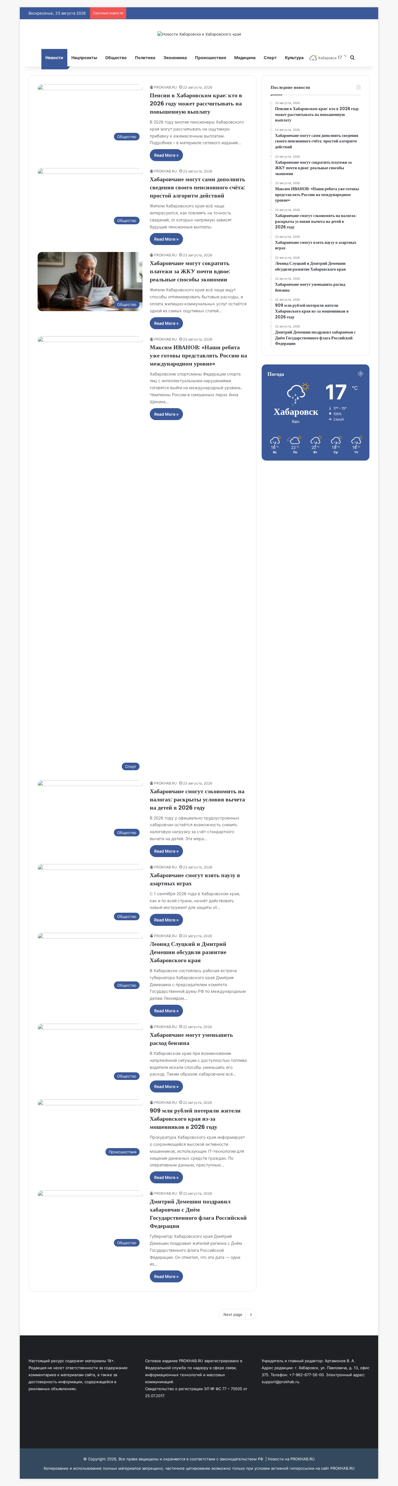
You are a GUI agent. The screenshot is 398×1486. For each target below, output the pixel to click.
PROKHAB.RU (165, 87)
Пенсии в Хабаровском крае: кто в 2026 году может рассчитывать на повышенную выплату (196, 103)
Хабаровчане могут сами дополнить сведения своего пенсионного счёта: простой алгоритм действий (197, 187)
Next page (232, 1314)
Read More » (166, 155)
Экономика (175, 57)
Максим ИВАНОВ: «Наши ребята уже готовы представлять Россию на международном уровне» (198, 355)
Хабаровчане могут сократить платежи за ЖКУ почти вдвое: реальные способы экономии (190, 271)
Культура (294, 57)
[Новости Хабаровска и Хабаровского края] (199, 34)
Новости (54, 57)
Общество (116, 57)
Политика (145, 57)
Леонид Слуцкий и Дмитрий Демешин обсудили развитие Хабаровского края (188, 952)
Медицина (245, 57)
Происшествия (210, 57)
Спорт (270, 57)
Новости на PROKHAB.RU (291, 1459)
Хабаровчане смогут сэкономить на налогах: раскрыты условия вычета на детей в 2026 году (197, 799)
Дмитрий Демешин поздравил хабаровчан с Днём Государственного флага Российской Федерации (198, 1213)
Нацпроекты (84, 57)
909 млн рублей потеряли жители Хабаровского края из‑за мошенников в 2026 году (195, 1118)
